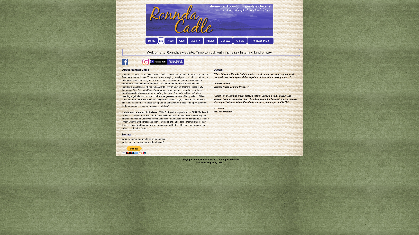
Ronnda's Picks (260, 40)
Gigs (182, 40)
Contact (225, 40)
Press (170, 40)
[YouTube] (158, 63)
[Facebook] (125, 63)
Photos (210, 40)
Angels (240, 40)
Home (151, 40)
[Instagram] (145, 63)
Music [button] (194, 40)
